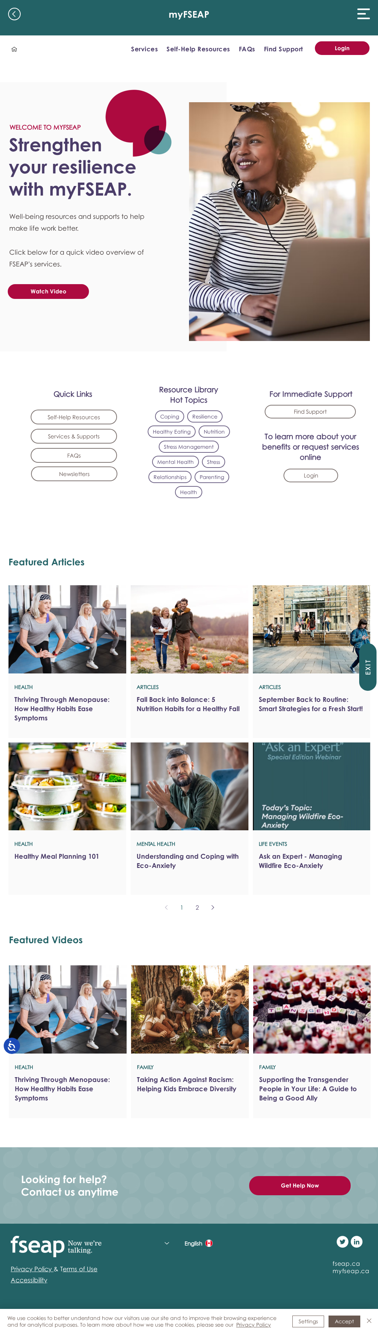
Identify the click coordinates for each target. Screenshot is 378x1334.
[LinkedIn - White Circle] (356, 1242)
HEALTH (23, 687)
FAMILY (145, 1067)
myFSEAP (189, 14)
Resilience (204, 416)
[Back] (14, 14)
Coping (169, 416)
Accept (344, 1321)
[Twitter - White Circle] (342, 1242)
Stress (213, 462)
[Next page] (212, 907)
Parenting (212, 477)
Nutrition (214, 431)
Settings (308, 1321)
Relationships (170, 477)
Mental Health (175, 462)
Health (188, 492)
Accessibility (29, 1280)
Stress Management (189, 447)
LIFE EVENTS (273, 844)
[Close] (369, 1321)
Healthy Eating (171, 431)
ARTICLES (148, 687)
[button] (363, 13)
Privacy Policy (253, 1324)
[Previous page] (166, 907)
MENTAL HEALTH (156, 844)
